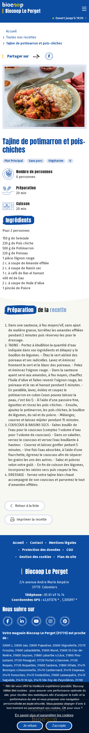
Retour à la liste (27, 506)
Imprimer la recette (32, 519)
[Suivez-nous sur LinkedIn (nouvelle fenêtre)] (22, 621)
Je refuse (30, 725)
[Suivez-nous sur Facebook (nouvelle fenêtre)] (7, 621)
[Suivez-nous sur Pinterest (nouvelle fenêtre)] (65, 621)
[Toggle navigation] (84, 10)
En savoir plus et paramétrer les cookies (44, 715)
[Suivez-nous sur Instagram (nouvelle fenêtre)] (50, 621)
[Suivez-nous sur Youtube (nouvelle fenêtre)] (36, 621)
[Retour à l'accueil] (12, 5)
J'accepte (59, 725)
